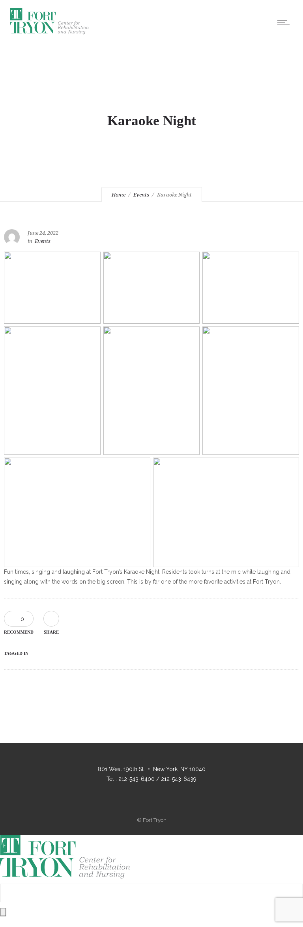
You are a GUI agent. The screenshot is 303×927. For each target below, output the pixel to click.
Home (118, 195)
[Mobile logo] (65, 879)
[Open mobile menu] (285, 22)
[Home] (49, 34)
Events (141, 195)
